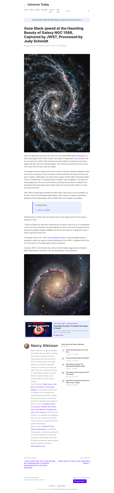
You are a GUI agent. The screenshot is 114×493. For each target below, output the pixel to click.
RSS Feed (58, 11)
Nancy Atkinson (30, 45)
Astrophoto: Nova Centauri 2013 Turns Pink (77, 373)
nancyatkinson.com (38, 446)
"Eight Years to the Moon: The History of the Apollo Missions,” (43, 387)
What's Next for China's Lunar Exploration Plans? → (74, 462)
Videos (31, 9)
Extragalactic (63, 45)
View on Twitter (44, 210)
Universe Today (38, 4)
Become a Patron (80, 481)
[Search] (88, 11)
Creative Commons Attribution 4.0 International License (64, 489)
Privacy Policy (61, 486)
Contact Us (52, 486)
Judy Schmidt (79, 158)
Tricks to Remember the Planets (77, 358)
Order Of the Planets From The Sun (77, 351)
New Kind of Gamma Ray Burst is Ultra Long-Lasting (77, 381)
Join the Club (51, 11)
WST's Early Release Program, (54, 238)
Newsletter (44, 9)
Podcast (37, 9)
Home (26, 9)
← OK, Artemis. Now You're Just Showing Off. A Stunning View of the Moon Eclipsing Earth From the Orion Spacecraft (39, 464)
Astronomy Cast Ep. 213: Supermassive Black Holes (75, 365)
